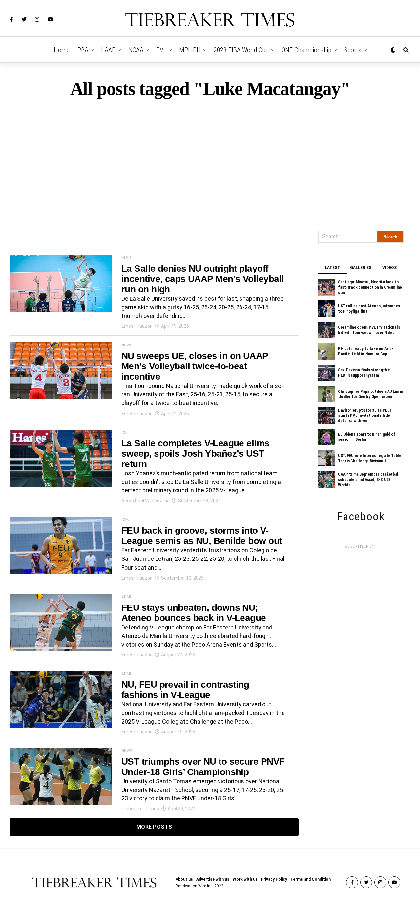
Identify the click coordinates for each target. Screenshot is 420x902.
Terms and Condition (310, 879)
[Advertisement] (210, 162)
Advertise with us (212, 879)
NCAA (135, 50)
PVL (161, 50)
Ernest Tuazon (137, 326)
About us (184, 879)
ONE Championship (306, 50)
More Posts (154, 827)
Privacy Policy (274, 879)
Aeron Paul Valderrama (145, 500)
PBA (82, 50)
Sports (352, 50)
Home (62, 50)
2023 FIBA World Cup (241, 50)
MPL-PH (190, 50)
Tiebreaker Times (140, 808)
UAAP (108, 50)
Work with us (245, 879)
